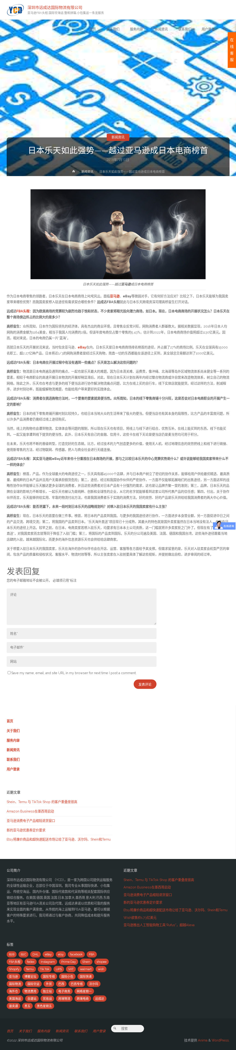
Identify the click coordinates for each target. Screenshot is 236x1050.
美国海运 (15, 998)
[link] (224, 30)
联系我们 (13, 759)
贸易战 (47, 998)
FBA (91, 954)
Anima (202, 1040)
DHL (35, 954)
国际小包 (67, 976)
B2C (23, 954)
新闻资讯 (118, 137)
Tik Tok (44, 969)
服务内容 (13, 740)
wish (101, 969)
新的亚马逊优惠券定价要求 (26, 830)
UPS (59, 969)
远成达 (99, 998)
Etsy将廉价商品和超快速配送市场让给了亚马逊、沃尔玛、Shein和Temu (59, 839)
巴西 (61, 984)
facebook (76, 954)
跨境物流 (64, 998)
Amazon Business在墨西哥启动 (30, 811)
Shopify (14, 969)
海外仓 (13, 991)
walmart (85, 969)
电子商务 (64, 991)
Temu (30, 969)
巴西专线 (77, 984)
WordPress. (221, 1040)
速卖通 (13, 1006)
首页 (10, 721)
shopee (101, 961)
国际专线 (49, 976)
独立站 (47, 991)
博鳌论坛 (30, 976)
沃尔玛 (93, 984)
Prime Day (68, 961)
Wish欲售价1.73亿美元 (140, 917)
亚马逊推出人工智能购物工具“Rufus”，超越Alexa (159, 925)
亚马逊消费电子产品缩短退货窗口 (31, 821)
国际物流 (15, 984)
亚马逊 (13, 976)
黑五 (27, 1006)
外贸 (49, 984)
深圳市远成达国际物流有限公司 (54, 7)
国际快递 (86, 976)
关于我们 (13, 731)
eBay (48, 954)
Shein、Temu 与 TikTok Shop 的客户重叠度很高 (42, 802)
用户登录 (13, 769)
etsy (61, 954)
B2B (11, 954)
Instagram (48, 961)
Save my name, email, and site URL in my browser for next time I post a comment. (73, 673)
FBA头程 (23, 311)
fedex (30, 961)
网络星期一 (84, 991)
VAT (71, 969)
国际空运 (33, 984)
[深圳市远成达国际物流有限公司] (15, 10)
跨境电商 (83, 998)
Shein (86, 961)
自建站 (31, 998)
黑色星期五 (44, 1006)
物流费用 (30, 991)
